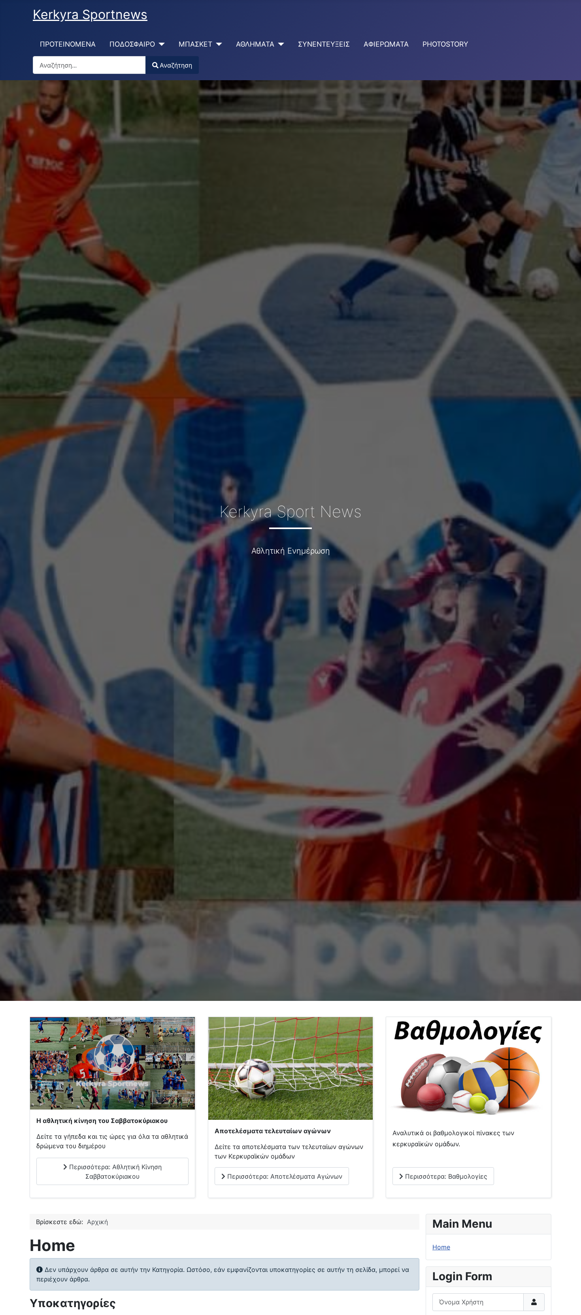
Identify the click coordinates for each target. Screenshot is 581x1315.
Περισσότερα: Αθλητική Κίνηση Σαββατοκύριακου (114, 1171)
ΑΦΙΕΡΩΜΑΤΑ (386, 44)
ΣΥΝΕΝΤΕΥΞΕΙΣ (324, 44)
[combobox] (89, 65)
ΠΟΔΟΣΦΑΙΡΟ (132, 44)
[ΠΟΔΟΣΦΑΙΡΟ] (160, 44)
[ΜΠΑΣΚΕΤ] (217, 44)
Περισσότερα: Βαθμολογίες (445, 1176)
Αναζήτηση (176, 65)
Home (441, 1247)
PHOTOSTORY (445, 44)
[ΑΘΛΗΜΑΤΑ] (279, 44)
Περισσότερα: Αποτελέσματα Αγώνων (283, 1176)
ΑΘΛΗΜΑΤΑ (255, 44)
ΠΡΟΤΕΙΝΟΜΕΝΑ (68, 44)
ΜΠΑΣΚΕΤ (195, 44)
